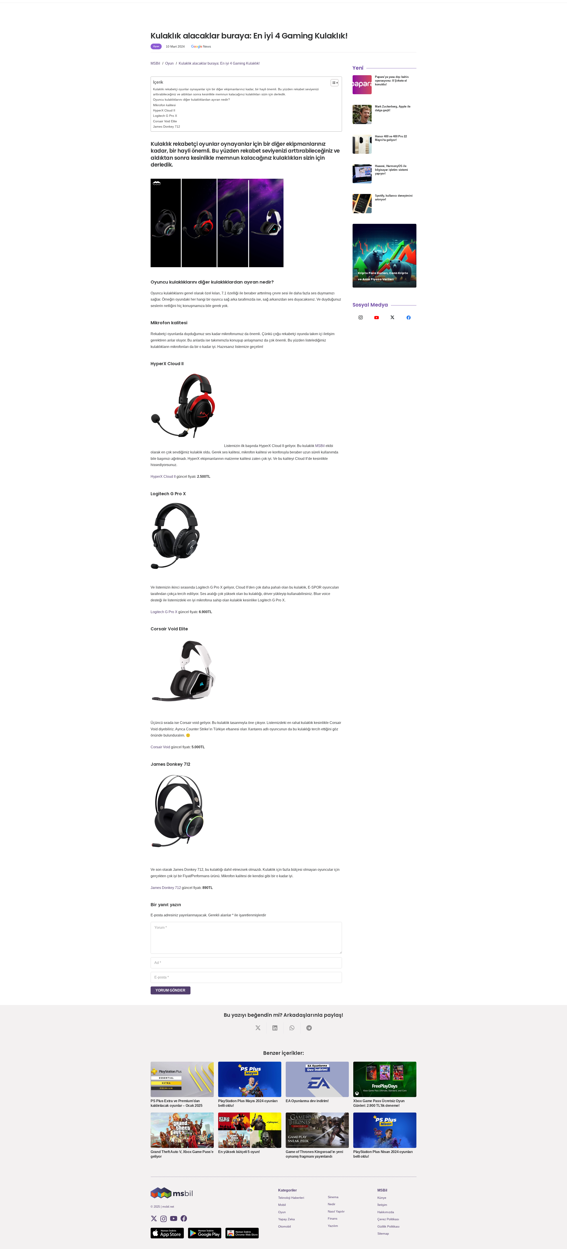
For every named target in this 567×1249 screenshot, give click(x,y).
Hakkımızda (385, 1212)
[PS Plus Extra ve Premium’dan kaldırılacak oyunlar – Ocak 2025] (182, 1079)
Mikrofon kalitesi (164, 105)
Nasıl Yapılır (336, 1211)
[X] (392, 317)
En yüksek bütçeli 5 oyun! (239, 1152)
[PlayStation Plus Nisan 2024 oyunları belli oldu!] (384, 1130)
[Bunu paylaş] (257, 1028)
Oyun (282, 1212)
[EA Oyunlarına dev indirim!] (317, 1079)
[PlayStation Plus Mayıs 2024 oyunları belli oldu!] (249, 1079)
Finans (332, 1218)
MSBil (320, 446)
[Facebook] (408, 317)
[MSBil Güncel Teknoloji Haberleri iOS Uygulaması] (167, 1233)
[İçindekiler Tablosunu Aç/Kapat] (332, 82)
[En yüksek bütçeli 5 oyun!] (249, 1130)
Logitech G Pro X (165, 115)
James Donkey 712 (166, 126)
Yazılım (333, 1226)
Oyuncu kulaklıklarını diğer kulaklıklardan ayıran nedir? (191, 99)
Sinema (333, 1197)
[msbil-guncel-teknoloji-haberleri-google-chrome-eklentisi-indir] (242, 1233)
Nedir (331, 1204)
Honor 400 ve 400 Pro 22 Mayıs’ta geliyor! (391, 138)
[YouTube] (376, 317)
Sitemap (383, 1233)
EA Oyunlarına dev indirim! (307, 1101)
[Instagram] (361, 317)
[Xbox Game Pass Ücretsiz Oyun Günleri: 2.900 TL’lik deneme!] (384, 1079)
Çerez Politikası (388, 1219)
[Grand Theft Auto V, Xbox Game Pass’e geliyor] (182, 1130)
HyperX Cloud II (164, 110)
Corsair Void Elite (165, 121)
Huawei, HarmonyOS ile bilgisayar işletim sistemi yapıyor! (391, 169)
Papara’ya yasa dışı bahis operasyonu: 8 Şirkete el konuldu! (392, 80)
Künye (381, 1197)
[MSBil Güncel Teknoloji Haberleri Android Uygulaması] (204, 1233)
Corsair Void (160, 747)
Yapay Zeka (286, 1219)
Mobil (282, 1205)
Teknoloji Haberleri (291, 1197)
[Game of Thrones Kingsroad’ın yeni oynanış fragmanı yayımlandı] (317, 1130)
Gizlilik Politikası (388, 1226)
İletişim (382, 1205)
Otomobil (284, 1226)
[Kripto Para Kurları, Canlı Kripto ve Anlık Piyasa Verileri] (384, 256)
